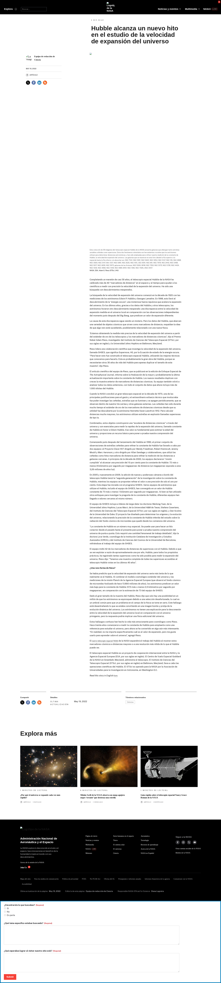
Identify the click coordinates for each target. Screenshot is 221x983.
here (116, 676)
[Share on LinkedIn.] (39, 83)
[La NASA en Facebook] (178, 842)
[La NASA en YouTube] (195, 842)
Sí (8, 908)
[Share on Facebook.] (34, 83)
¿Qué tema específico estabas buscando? (28, 923)
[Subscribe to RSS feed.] (39, 702)
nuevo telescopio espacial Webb (105, 641)
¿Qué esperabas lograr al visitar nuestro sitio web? (32, 951)
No (8, 912)
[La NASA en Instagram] (183, 842)
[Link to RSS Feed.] (45, 83)
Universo (130, 702)
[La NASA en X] (189, 842)
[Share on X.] (28, 83)
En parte (11, 915)
